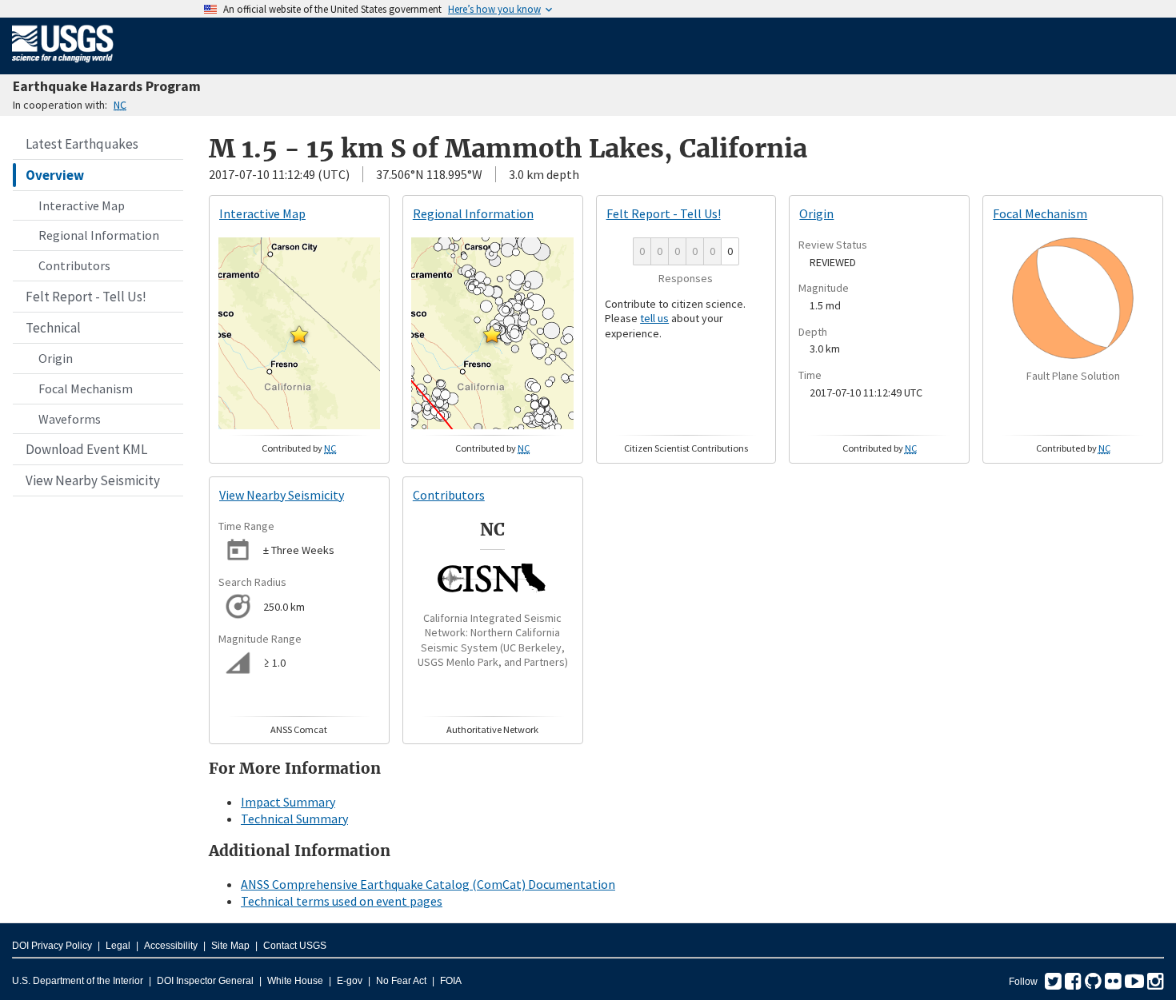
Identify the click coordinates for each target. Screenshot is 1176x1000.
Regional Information (98, 235)
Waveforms (69, 419)
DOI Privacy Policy (52, 945)
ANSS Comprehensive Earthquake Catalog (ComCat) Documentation (428, 884)
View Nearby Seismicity (93, 480)
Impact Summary (288, 802)
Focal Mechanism (85, 388)
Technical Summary (294, 819)
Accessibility (171, 945)
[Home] (63, 66)
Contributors (74, 265)
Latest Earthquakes (82, 144)
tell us (654, 318)
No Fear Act (401, 980)
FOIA (451, 980)
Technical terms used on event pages (341, 901)
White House (295, 980)
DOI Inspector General (205, 980)
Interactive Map (81, 205)
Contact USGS (294, 945)
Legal (118, 945)
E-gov (349, 980)
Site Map (230, 945)
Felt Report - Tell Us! (86, 296)
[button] (299, 334)
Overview (55, 175)
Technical (53, 328)
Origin (55, 358)
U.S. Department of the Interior (77, 980)
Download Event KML (86, 449)
